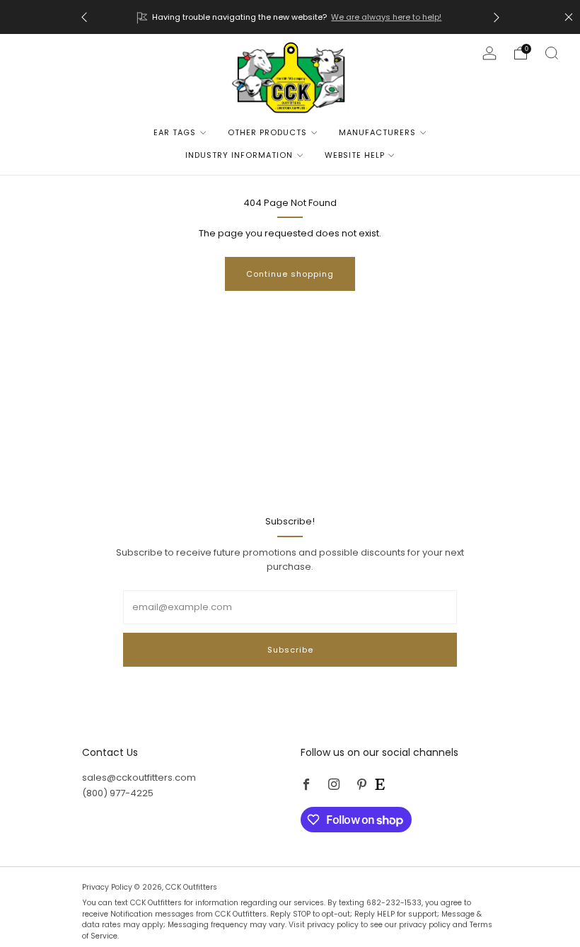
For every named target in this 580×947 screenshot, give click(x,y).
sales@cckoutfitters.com (139, 777)
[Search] (552, 53)
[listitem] (290, 17)
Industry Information (239, 155)
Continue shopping (290, 274)
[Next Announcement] (496, 17)
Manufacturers (377, 132)
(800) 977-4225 (117, 793)
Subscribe (290, 649)
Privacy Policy (108, 887)
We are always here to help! (386, 17)
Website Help (355, 155)
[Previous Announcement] (84, 17)
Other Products (267, 132)
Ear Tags (174, 132)
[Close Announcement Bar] (568, 17)
